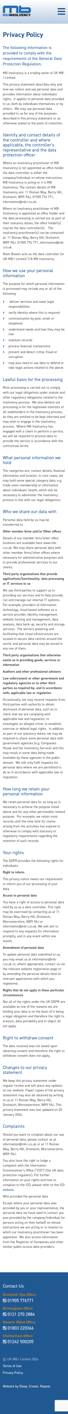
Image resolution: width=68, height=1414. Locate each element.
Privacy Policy (13, 1372)
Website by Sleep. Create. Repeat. (27, 1386)
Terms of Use (12, 1366)
